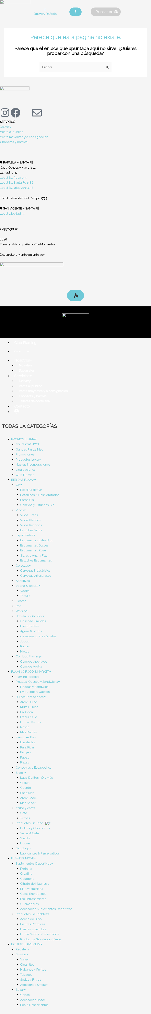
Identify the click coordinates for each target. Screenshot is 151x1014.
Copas (25, 995)
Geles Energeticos (33, 894)
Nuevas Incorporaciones (33, 464)
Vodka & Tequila (27, 586)
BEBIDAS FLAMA (22, 480)
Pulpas (25, 646)
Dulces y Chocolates (35, 828)
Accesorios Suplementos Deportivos (46, 909)
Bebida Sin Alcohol (29, 616)
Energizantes (29, 626)
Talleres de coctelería (34, 401)
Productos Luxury (28, 459)
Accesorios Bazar (32, 1000)
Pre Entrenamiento (33, 899)
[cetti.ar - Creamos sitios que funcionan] (31, 276)
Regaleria (22, 949)
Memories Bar (25, 737)
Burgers (25, 752)
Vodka (24, 591)
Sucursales (27, 370)
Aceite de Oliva (31, 919)
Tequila (25, 596)
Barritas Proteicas (32, 924)
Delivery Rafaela (45, 14)
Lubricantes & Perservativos (40, 853)
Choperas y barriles (14, 142)
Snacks (25, 838)
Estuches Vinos (31, 530)
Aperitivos (23, 581)
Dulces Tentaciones (30, 697)
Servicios (21, 376)
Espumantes (24, 535)
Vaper (24, 959)
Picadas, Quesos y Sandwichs (37, 682)
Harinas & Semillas (33, 929)
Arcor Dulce (28, 702)
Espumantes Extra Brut (36, 540)
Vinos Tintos (29, 515)
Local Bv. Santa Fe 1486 (17, 182)
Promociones (25, 454)
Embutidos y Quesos (35, 692)
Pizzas (24, 762)
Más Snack (28, 803)
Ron (18, 606)
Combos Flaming (28, 656)
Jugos (24, 641)
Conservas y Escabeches (34, 767)
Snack (20, 773)
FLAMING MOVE (22, 858)
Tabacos (26, 974)
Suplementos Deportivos (33, 863)
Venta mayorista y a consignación (24, 137)
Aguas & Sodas (31, 631)
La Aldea (26, 712)
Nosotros (22, 360)
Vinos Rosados (31, 525)
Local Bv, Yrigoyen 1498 (16, 188)
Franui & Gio (28, 717)
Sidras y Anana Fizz (33, 555)
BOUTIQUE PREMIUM (26, 944)
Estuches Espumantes (36, 560)
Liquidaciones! (26, 469)
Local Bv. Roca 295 (13, 177)
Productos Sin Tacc (30, 823)
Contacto (22, 406)
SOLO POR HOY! (27, 444)
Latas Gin (27, 500)
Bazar (20, 989)
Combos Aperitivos (33, 661)
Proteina (26, 868)
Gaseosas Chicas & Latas (38, 636)
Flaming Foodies (27, 677)
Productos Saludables (31, 914)
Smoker (21, 954)
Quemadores (29, 904)
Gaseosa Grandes (33, 621)
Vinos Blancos (30, 520)
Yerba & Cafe (29, 833)
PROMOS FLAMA (23, 439)
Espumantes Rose (33, 550)
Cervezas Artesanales (35, 575)
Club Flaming (25, 343)
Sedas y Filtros (30, 979)
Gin (18, 485)
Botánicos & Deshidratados (39, 495)
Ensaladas (27, 742)
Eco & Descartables (34, 1005)
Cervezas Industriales (35, 570)
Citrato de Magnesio (34, 883)
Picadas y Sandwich (34, 687)
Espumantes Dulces (34, 545)
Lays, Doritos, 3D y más (36, 777)
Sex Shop (22, 848)
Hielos (24, 651)
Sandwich (27, 793)
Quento (25, 788)
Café (23, 813)
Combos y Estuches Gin (37, 505)
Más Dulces (28, 732)
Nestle (24, 727)
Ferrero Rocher (30, 722)
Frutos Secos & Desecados (39, 934)
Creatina (26, 873)
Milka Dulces (29, 707)
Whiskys (22, 611)
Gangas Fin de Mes (29, 449)
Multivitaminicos (31, 889)
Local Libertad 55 (12, 213)
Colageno (27, 879)
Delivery (5, 127)
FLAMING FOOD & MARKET (30, 671)
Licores (21, 601)
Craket (25, 783)
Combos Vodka (31, 666)
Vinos (20, 510)
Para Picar (27, 747)
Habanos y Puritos (33, 969)
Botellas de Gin (31, 490)
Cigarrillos (27, 964)
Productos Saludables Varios (40, 939)
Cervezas (22, 565)
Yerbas (25, 818)
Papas (24, 757)
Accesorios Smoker (34, 985)
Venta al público (11, 132)
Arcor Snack (28, 798)
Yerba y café (24, 808)
